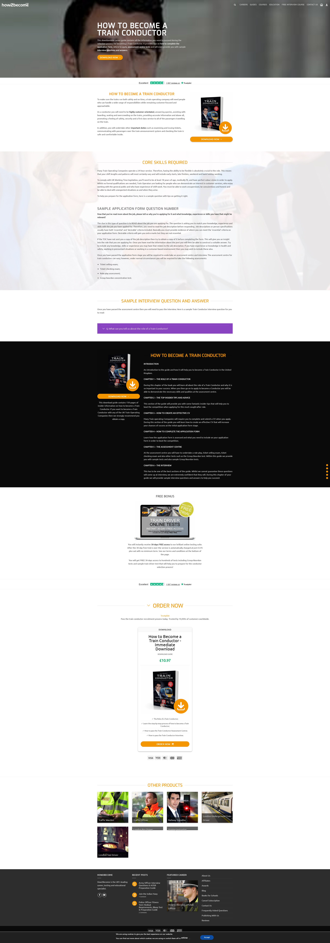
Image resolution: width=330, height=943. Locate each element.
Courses (263, 4)
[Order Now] (327, 475)
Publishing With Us (210, 915)
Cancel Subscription (211, 900)
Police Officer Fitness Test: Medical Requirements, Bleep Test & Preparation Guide (151, 906)
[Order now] (327, 471)
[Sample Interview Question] (327, 468)
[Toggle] (103, 329)
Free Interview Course (293, 4)
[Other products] (327, 478)
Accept (207, 937)
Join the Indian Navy (148, 894)
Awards (205, 885)
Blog (204, 890)
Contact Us (312, 4)
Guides (253, 4)
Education (274, 4)
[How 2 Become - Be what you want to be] (15, 4)
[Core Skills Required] (327, 465)
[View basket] (321, 5)
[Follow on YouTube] (104, 895)
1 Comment (144, 896)
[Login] (326, 5)
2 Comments (147, 912)
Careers (244, 4)
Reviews (205, 920)
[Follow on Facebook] (100, 895)
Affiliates (206, 880)
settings (184, 937)
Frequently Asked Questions (215, 910)
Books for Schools (210, 895)
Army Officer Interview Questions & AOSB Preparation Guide (149, 885)
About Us (206, 875)
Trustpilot (165, 615)
